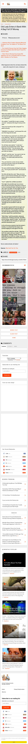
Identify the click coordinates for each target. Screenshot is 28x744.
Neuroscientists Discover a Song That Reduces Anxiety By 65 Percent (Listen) (13, 610)
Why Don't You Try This (12, 248)
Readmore (12, 573)
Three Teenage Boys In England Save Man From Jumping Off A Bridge (13, 306)
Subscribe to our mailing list (8, 368)
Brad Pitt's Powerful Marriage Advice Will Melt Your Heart (13, 658)
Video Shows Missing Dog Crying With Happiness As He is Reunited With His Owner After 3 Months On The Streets (13, 55)
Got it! (14, 742)
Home (2, 24)
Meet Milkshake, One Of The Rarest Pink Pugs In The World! (13, 278)
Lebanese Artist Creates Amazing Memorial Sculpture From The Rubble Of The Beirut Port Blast (13, 44)
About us (4, 692)
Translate (18, 359)
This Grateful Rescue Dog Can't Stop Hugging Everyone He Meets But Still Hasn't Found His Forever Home (14, 50)
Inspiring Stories (8, 24)
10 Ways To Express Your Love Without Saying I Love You (13, 292)
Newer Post (14, 330)
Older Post (14, 333)
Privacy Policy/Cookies (19, 689)
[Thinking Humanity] (8, 4)
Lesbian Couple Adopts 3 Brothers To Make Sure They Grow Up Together (14, 320)
